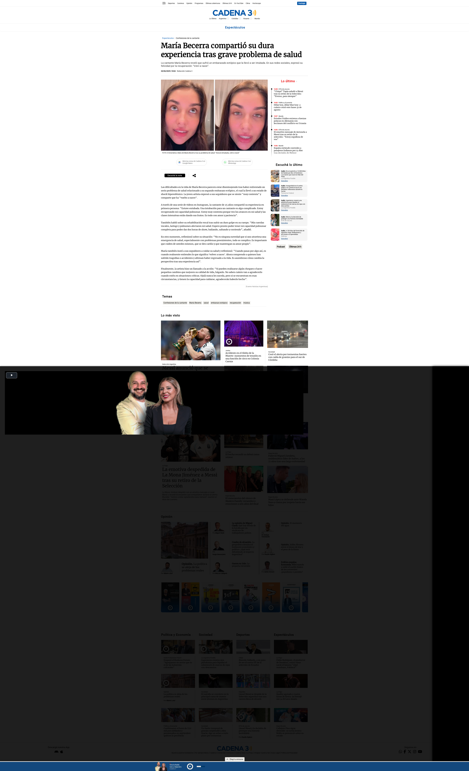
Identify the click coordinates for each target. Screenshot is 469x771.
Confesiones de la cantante (175, 303)
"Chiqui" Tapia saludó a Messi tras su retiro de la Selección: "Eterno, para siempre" (288, 93)
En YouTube (238, 3)
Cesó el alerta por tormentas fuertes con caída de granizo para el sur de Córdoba (287, 357)
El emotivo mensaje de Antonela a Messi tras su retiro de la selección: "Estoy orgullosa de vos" (290, 136)
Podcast (281, 246)
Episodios (284, 181)
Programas (199, 3)
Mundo (257, 19)
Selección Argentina (169, 364)
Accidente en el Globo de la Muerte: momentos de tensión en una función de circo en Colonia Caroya (243, 357)
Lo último (288, 81)
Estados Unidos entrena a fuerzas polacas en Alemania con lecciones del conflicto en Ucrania (290, 121)
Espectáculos (168, 38)
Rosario (246, 19)
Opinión (189, 3)
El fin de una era (284, 89)
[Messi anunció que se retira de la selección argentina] (190, 340)
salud (206, 303)
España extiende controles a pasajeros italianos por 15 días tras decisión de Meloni (288, 150)
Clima (248, 3)
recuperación (235, 303)
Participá (301, 3)
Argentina (222, 19)
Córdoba (235, 19)
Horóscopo (256, 3)
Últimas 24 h (227, 3)
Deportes (171, 3)
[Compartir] (194, 176)
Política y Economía (285, 103)
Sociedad (271, 352)
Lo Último (212, 19)
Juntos (227, 350)
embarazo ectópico (219, 303)
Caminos (180, 3)
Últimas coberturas (213, 3)
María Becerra (195, 303)
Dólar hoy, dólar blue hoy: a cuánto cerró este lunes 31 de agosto (288, 107)
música (246, 303)
